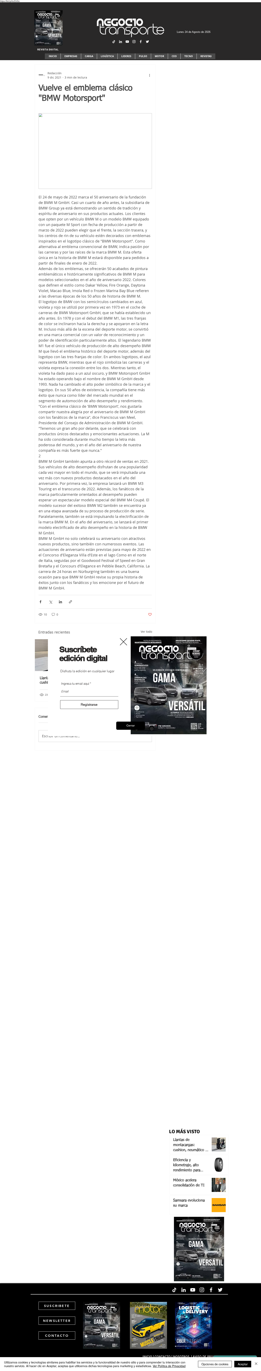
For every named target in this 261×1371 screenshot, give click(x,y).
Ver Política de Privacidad (169, 1366)
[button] (130, 726)
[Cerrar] (256, 1364)
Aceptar (243, 1364)
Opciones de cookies (214, 1364)
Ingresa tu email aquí (75, 683)
